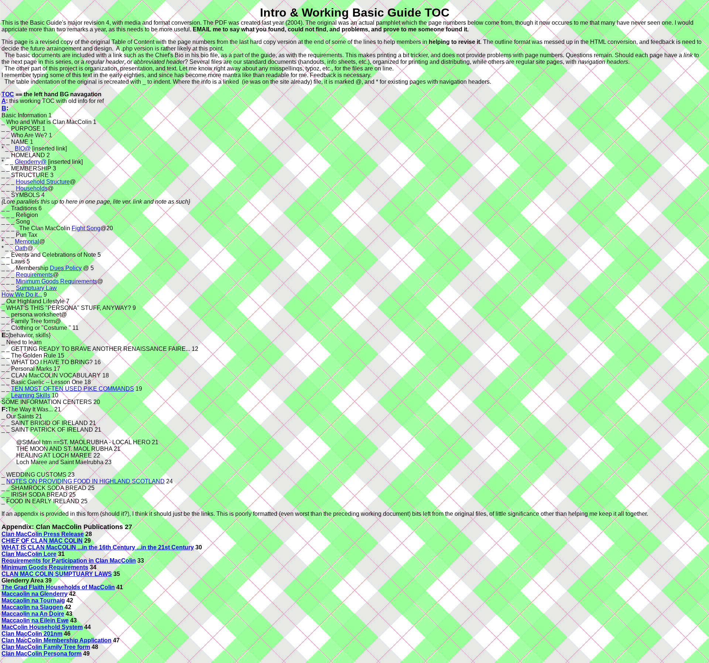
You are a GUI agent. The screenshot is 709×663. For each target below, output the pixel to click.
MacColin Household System (42, 627)
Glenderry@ (31, 162)
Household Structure (43, 182)
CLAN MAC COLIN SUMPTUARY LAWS (56, 574)
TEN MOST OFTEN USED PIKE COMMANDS (72, 389)
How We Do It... (21, 294)
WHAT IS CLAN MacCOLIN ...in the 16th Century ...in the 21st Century (97, 547)
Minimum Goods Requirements (56, 281)
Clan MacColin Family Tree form (45, 647)
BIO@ (23, 148)
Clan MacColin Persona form (41, 653)
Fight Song (86, 228)
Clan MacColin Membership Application (56, 640)
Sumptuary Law (36, 288)
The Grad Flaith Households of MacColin (58, 587)
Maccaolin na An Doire (32, 614)
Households (32, 188)
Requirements (34, 275)
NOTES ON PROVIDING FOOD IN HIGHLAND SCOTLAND (85, 481)
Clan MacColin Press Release (42, 534)
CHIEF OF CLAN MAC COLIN (42, 541)
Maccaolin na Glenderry (34, 594)
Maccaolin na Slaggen (32, 607)
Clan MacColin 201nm (31, 634)
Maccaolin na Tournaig (33, 600)
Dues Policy (66, 268)
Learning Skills (30, 395)
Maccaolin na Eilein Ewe (35, 620)
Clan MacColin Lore (28, 554)
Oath (21, 248)
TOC (7, 94)
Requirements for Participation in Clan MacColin (68, 560)
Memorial (27, 241)
